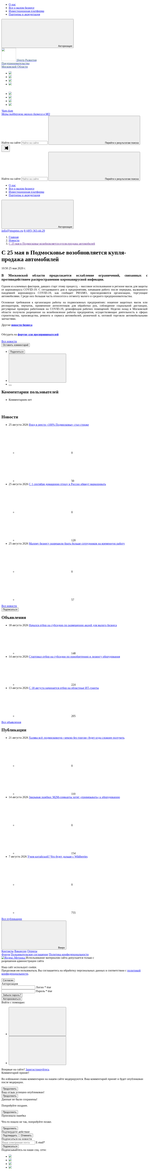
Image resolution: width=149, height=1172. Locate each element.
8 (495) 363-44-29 (34, 230)
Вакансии (20, 951)
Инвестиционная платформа (26, 191)
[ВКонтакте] (10, 80)
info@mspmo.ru (12, 230)
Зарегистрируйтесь (37, 1069)
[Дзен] (10, 84)
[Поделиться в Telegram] (10, 385)
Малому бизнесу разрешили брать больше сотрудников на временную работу (77, 543)
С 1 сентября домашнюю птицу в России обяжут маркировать (67, 484)
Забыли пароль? (12, 995)
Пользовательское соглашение (29, 954)
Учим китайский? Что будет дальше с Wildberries (57, 856)
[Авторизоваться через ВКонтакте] (37, 1050)
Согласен (8, 980)
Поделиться (16, 351)
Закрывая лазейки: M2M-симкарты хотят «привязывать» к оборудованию (74, 797)
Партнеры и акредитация (24, 195)
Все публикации (11, 918)
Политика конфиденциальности (69, 954)
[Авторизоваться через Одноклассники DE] (37, 1021)
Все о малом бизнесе (21, 188)
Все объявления (11, 722)
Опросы (32, 951)
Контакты (7, 951)
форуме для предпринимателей (38, 334)
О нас (12, 185)
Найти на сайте (11, 142)
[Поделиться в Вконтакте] (37, 368)
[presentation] (5, 148)
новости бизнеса (21, 324)
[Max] (10, 76)
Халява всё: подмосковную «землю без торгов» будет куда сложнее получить (76, 737)
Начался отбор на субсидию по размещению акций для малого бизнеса (73, 625)
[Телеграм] (10, 73)
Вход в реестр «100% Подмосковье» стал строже (59, 424)
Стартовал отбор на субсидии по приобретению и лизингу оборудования (74, 656)
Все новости (9, 341)
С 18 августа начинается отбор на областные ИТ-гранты (64, 687)
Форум (5, 954)
